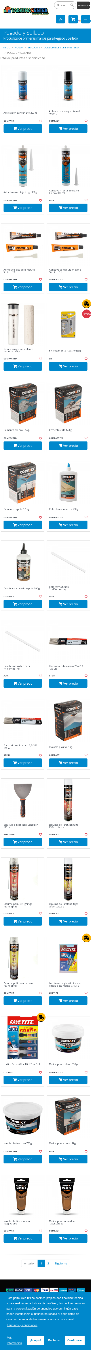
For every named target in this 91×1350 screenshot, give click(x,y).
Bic (50, 358)
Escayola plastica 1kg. (61, 747)
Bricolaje (33, 47)
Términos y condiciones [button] (22, 1325)
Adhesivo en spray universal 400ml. (64, 112)
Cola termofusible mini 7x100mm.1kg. (17, 667)
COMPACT (9, 120)
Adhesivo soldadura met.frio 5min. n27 (20, 271)
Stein (52, 675)
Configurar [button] (74, 1340)
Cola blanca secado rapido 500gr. (22, 588)
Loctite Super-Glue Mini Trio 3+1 (22, 1064)
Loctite (53, 992)
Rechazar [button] (54, 1340)
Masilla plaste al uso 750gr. (18, 1143)
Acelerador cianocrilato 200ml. (21, 113)
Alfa (51, 200)
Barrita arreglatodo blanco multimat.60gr (18, 350)
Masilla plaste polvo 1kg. (62, 1143)
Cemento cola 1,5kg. (60, 430)
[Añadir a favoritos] (40, 120)
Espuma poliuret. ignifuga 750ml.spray (18, 905)
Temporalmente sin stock (68, 614)
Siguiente (61, 1263)
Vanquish (9, 834)
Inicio (7, 47)
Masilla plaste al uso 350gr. (64, 1064)
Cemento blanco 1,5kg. (17, 430)
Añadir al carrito (24, 138)
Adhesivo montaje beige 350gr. (21, 192)
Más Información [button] (14, 1340)
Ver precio (24, 128)
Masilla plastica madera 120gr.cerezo (62, 1222)
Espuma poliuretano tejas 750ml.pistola (63, 905)
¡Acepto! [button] (35, 1340)
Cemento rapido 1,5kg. (17, 509)
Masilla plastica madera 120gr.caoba (17, 1222)
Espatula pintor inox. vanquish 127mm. (21, 826)
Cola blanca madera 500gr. (64, 509)
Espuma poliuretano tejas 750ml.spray (18, 984)
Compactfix (10, 200)
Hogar (19, 47)
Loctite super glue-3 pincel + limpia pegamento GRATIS (65, 984)
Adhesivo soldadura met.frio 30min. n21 (65, 271)
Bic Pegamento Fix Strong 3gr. (65, 350)
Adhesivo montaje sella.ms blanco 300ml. (64, 192)
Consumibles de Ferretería (61, 47)
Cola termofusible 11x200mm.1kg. (59, 588)
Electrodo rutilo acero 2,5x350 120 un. (66, 667)
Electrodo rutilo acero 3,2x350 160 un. (21, 746)
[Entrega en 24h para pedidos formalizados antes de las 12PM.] (86, 303)
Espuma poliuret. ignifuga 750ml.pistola (63, 826)
